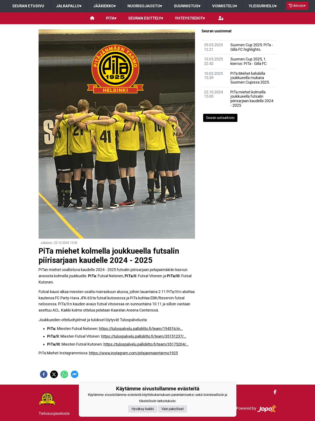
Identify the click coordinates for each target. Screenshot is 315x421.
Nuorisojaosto (145, 6)
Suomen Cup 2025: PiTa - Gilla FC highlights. (251, 47)
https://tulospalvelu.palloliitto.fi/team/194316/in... (141, 328)
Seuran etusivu (28, 6)
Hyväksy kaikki (143, 409)
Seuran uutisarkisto (220, 118)
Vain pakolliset (173, 409)
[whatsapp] (64, 374)
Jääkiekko (104, 6)
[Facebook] (273, 392)
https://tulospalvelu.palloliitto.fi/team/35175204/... (146, 344)
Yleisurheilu (263, 6)
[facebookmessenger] (74, 374)
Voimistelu (224, 6)
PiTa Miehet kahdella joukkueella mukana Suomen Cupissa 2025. (250, 77)
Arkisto (299, 6)
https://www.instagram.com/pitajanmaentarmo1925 (133, 353)
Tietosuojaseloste (54, 413)
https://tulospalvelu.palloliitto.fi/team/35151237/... (143, 336)
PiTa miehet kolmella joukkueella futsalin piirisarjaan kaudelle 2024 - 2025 (251, 99)
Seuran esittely (145, 18)
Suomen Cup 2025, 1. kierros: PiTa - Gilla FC (248, 61)
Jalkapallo (68, 6)
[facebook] (44, 374)
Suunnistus (187, 6)
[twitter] (54, 374)
